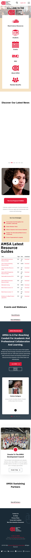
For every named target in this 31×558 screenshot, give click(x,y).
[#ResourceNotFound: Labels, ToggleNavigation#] (29, 3)
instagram (27, 551)
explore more (10, 155)
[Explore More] (15, 410)
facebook (19, 551)
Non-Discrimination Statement (15, 522)
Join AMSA (14, 364)
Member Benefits (15, 369)
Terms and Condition (15, 520)
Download (27, 259)
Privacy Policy (15, 518)
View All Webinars (15, 319)
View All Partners (15, 502)
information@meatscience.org (17, 537)
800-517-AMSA (16, 535)
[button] (14, 162)
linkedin (12, 551)
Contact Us (15, 513)
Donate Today (14, 470)
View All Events (15, 315)
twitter (5, 551)
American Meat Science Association (16, 545)
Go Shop (15, 516)
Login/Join (23, 3)
